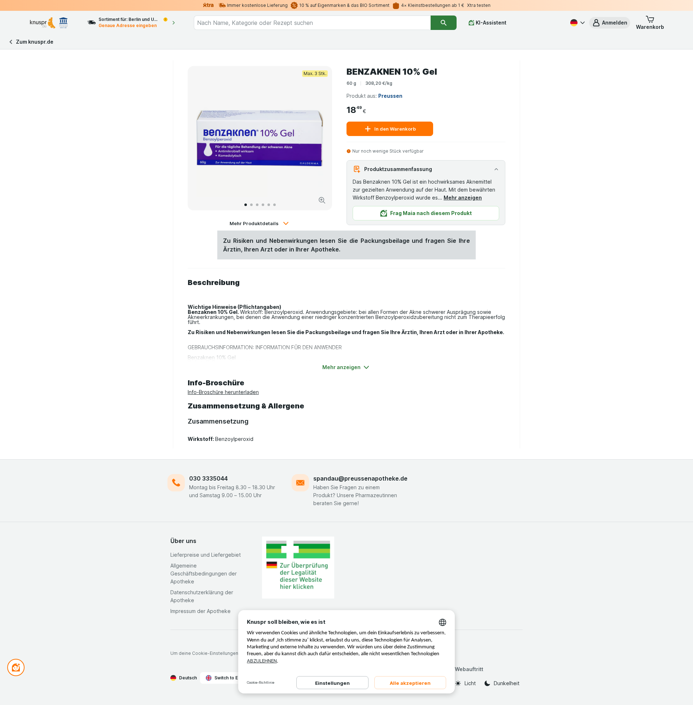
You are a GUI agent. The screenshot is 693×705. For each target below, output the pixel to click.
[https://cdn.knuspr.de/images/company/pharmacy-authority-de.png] (298, 568)
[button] (609, 23)
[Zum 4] (263, 204)
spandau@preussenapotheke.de (360, 478)
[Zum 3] (257, 204)
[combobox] (312, 23)
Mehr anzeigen (463, 197)
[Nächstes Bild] (319, 138)
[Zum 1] (245, 204)
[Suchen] (444, 23)
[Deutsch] (576, 23)
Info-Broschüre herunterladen (223, 392)
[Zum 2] (251, 204)
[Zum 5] (268, 204)
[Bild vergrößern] (322, 200)
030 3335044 (208, 478)
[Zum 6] (274, 204)
